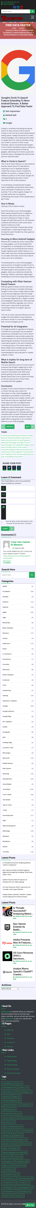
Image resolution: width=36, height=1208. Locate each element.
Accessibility (8, 1083)
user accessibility (7, 456)
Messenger (6, 753)
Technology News (25, 1187)
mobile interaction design (14, 448)
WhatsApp (6, 831)
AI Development (9, 1087)
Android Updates (14, 438)
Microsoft (6, 758)
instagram (21, 1139)
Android (5, 607)
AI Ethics (23, 1087)
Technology (8, 1187)
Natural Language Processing (14, 1152)
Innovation (7, 1139)
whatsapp (25, 1191)
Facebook (6, 680)
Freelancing (7, 690)
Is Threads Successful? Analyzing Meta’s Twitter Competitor (17, 864)
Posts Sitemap (12, 1065)
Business (6, 633)
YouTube (6, 852)
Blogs (21, 28)
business (26, 1105)
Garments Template (10, 701)
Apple (5, 612)
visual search (18, 456)
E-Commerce (7, 654)
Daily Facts (6, 643)
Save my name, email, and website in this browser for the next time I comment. (19, 522)
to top (31, 1205)
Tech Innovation (25, 1178)
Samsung (6, 774)
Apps (4, 617)
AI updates (6, 591)
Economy (6, 664)
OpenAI (6, 1157)
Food (4, 685)
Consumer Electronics (11, 1113)
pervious (10, 427)
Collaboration (8, 1109)
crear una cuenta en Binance (20, 543)
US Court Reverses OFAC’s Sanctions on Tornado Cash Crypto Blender (16, 888)
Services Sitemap (13, 1069)
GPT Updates (7, 722)
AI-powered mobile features (11, 435)
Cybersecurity (26, 1118)
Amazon (5, 602)
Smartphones (7, 779)
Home (14, 28)
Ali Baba (5, 597)
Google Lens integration (15, 445)
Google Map (7, 716)
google (18, 1135)
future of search (18, 440)
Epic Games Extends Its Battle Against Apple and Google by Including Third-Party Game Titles (17, 872)
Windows (6, 836)
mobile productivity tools (23, 449)
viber (4, 820)
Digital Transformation (12, 1126)
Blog (8, 1034)
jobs (4, 737)
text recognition (7, 454)
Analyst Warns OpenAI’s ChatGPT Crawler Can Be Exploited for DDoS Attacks (17, 895)
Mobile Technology (10, 1148)
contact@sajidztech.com (11, 2)
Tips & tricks (7, 805)
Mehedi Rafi (10, 115)
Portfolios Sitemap (13, 1073)
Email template (8, 675)
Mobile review (8, 763)
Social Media (7, 784)
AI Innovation (8, 1092)
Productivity (8, 1161)
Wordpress (6, 841)
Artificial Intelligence (11, 1100)
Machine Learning (10, 1144)
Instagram (6, 732)
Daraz (5, 649)
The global (6, 800)
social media (8, 1170)
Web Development (9, 826)
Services (10, 1047)
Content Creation (9, 1118)
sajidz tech (7, 1165)
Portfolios (10, 1038)
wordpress (7, 1196)
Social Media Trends (10, 1174)
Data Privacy (8, 1122)
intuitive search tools (13, 447)
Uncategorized (8, 815)
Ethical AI (6, 1131)
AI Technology (24, 1092)
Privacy (18, 1157)
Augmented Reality (10, 1105)
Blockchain (6, 623)
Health (5, 727)
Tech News (6, 789)
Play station (7, 768)
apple (16, 1096)
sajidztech (19, 452)
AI (19, 1083)
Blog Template (8, 628)
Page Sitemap (12, 1061)
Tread (5, 810)
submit (5, 529)
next (28, 427)
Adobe (5, 586)
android (6, 1096)
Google (8, 123)
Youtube (19, 1196)
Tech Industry (8, 1178)
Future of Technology (23, 1131)
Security (20, 1165)
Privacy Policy (12, 1056)
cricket (5, 638)
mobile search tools (8, 452)
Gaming (5, 695)
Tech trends (7, 794)
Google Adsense (8, 711)
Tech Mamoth (28, 452)
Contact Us (11, 1042)
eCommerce (7, 659)
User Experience (9, 1191)
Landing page (7, 742)
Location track (8, 748)
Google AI (14, 442)
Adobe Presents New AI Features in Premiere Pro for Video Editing (15, 881)
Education (6, 669)
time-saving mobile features (23, 454)
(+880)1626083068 (8, 4)
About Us (10, 1030)
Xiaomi (5, 847)
